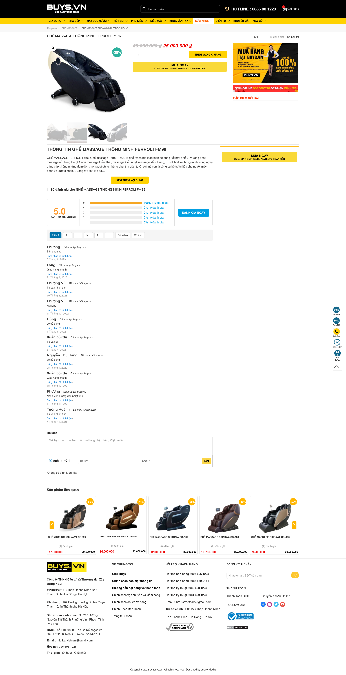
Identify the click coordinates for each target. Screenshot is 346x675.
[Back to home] (66, 9)
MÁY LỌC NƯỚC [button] (97, 21)
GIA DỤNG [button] (55, 21)
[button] (291, 8)
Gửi (206, 460)
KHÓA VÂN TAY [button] (178, 21)
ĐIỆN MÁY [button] (156, 21)
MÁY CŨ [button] (258, 21)
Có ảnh (138, 235)
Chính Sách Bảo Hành (126, 609)
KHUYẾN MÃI (241, 21)
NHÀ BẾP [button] (74, 21)
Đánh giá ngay (193, 212)
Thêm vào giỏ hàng (208, 54)
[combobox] (180, 8)
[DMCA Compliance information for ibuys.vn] (180, 626)
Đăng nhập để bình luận (59, 256)
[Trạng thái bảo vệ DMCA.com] (237, 627)
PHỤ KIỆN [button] (137, 21)
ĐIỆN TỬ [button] (221, 21)
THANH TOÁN (236, 588)
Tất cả (55, 235)
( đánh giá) (276, 37)
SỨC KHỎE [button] (202, 21)
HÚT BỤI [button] (119, 21)
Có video (123, 235)
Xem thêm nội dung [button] (129, 180)
